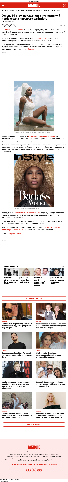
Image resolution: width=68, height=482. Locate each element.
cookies (16, 479)
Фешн (17, 10)
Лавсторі (39, 10)
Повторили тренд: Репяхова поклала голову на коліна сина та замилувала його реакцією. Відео (51, 326)
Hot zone (46, 10)
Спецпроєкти (55, 10)
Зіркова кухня (30, 10)
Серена (31, 49)
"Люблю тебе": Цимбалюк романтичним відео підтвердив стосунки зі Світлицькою (48, 355)
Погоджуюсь (4, 481)
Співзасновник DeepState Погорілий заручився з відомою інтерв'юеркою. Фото (17, 355)
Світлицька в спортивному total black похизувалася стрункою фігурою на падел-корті (17, 326)
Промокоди (53, 464)
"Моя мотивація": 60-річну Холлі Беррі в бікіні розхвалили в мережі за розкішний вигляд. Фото (17, 415)
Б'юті (22, 10)
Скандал (11, 10)
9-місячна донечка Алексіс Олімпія (26, 213)
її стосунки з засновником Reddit (41, 136)
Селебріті (5, 10)
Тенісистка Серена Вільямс (12, 30)
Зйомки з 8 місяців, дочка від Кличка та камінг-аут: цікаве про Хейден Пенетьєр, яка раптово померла (51, 415)
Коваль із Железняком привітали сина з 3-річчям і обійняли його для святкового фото (50, 384)
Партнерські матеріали (40, 464)
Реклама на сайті (16, 464)
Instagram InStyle (14, 234)
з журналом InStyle (39, 38)
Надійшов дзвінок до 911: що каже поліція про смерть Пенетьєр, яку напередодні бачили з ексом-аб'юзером (16, 385)
